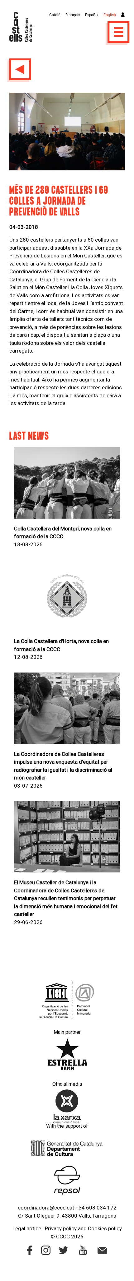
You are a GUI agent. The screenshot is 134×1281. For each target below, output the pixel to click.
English (109, 15)
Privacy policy (61, 1228)
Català (54, 15)
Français (72, 15)
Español (91, 15)
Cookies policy (105, 1228)
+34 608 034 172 (96, 1208)
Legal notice (26, 1228)
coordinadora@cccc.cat (46, 1208)
